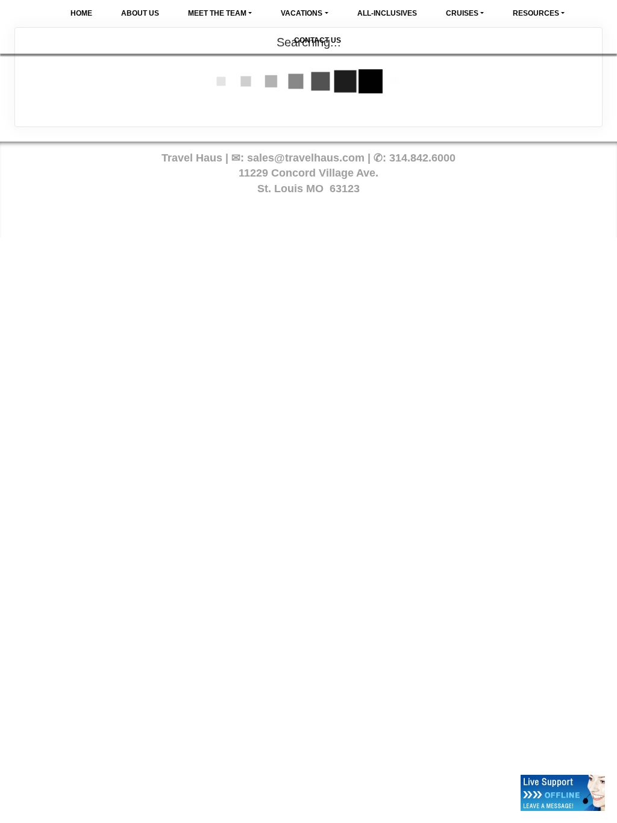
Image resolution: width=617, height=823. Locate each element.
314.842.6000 (422, 158)
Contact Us (317, 40)
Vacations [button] (301, 13)
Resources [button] (536, 13)
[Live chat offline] (563, 793)
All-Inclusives (387, 13)
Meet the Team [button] (217, 13)
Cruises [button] (462, 13)
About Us (140, 13)
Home (81, 13)
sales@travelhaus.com (306, 158)
